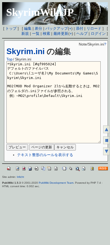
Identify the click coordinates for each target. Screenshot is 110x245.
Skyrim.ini (25, 51)
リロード (94, 28)
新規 (25, 33)
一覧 (36, 33)
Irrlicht (20, 176)
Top (9, 59)
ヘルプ (82, 33)
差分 (38, 28)
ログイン (98, 33)
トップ (11, 28)
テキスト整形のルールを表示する (45, 155)
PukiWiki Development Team (56, 182)
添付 (79, 28)
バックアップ (56, 28)
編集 (28, 28)
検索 (46, 33)
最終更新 (60, 33)
